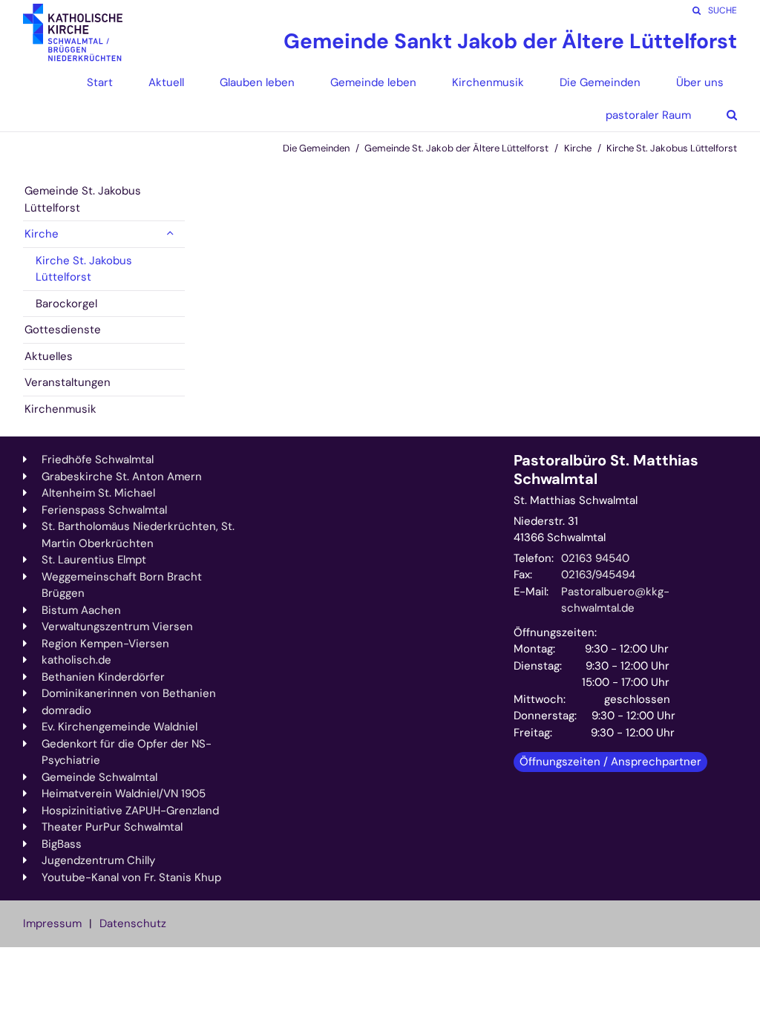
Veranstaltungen (67, 382)
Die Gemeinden (316, 148)
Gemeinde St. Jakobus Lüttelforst (82, 199)
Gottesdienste (62, 329)
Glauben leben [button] (257, 82)
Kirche (578, 148)
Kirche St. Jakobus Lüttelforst (671, 148)
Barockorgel (66, 303)
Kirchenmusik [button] (488, 82)
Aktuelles (48, 356)
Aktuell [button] (166, 82)
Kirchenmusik (60, 409)
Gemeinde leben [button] (373, 82)
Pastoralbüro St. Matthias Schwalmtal (606, 469)
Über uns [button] (700, 82)
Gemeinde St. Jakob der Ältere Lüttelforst (456, 148)
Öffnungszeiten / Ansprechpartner (610, 761)
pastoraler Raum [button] (648, 115)
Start (100, 82)
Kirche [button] (41, 233)
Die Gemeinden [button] (600, 82)
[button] (720, 115)
